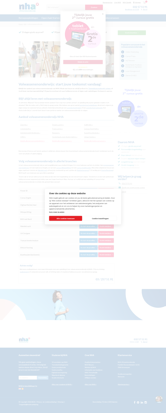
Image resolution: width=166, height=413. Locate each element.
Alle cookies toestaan (66, 218)
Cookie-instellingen (100, 218)
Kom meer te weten (56, 212)
